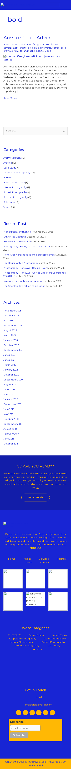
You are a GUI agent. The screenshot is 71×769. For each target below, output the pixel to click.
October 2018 (11, 419)
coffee (56, 48)
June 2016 (8, 438)
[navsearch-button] (65, 5)
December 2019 (12, 404)
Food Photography (14, 44)
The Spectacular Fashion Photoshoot (24, 286)
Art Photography (12, 158)
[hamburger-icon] (52, 5)
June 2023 (9, 355)
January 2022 (10, 369)
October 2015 (10, 443)
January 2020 (10, 399)
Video (29, 44)
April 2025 (8, 320)
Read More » (10, 97)
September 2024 (13, 325)
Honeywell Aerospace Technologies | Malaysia (29, 254)
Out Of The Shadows (14, 236)
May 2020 (8, 394)
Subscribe (17, 721)
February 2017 (11, 433)
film (16, 51)
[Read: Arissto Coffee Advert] (35, 58)
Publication (9, 202)
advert (56, 44)
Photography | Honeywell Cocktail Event (25, 268)
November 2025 (12, 310)
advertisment (10, 48)
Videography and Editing (17, 231)
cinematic (45, 48)
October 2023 (11, 345)
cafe (36, 48)
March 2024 (9, 335)
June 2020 (9, 389)
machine (32, 51)
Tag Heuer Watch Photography (20, 263)
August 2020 (10, 384)
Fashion (7, 177)
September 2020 (13, 379)
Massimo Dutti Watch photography (22, 281)
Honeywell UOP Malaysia (17, 241)
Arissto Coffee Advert (27, 38)
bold (30, 48)
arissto (23, 48)
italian (23, 51)
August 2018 (10, 429)
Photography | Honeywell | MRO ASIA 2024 (26, 246)
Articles (7, 162)
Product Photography (15, 197)
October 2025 (11, 315)
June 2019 (8, 409)
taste (41, 51)
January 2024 (10, 340)
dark (63, 48)
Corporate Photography (16, 172)
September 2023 (13, 350)
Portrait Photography (15, 192)
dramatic (8, 51)
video (48, 51)
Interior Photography (15, 187)
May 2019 (8, 414)
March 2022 (9, 364)
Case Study (9, 167)
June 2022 (8, 360)
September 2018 (12, 424)
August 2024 (10, 330)
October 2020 (11, 374)
